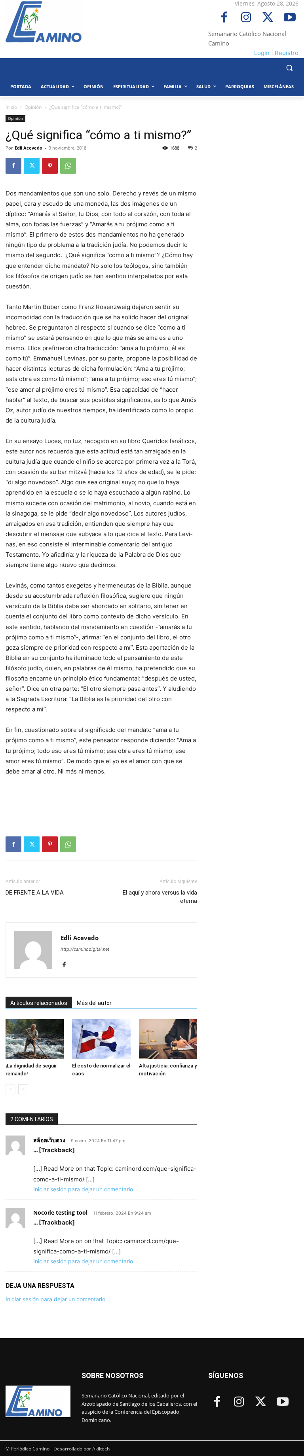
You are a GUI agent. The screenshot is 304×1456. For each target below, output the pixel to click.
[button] (289, 68)
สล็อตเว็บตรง (49, 1140)
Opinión (33, 107)
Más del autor (94, 1003)
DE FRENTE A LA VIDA (35, 892)
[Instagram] (246, 18)
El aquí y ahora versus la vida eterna (160, 896)
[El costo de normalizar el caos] (101, 1039)
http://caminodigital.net (85, 949)
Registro (286, 53)
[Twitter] (268, 18)
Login (262, 53)
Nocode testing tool (60, 1212)
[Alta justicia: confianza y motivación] (168, 1039)
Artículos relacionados (38, 1003)
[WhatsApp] (68, 166)
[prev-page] (10, 1089)
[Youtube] (289, 18)
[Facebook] (224, 18)
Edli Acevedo (28, 148)
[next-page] (23, 1089)
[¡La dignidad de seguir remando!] (35, 1039)
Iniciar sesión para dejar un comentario (83, 1189)
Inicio (11, 107)
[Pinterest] (50, 166)
